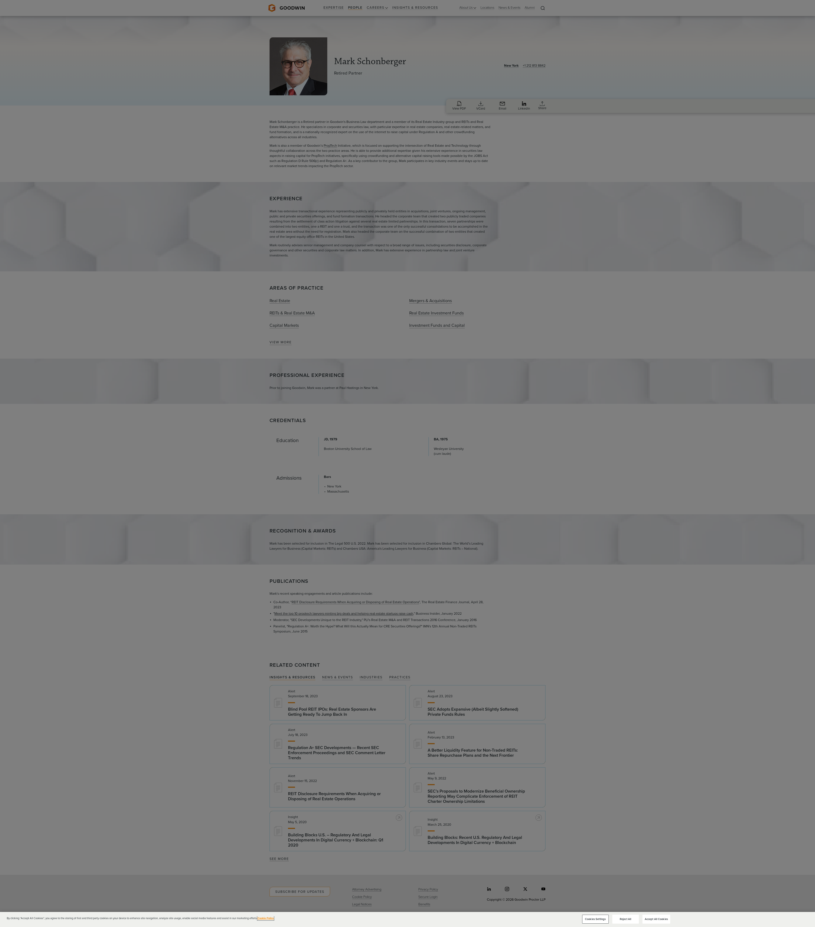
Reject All (625, 919)
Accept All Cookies (656, 919)
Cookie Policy (265, 918)
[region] (407, 919)
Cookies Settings (595, 919)
